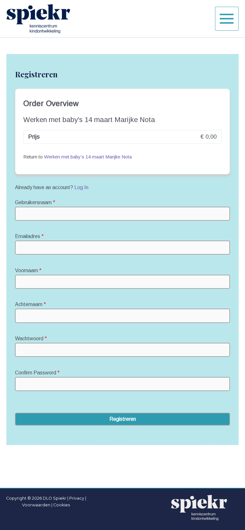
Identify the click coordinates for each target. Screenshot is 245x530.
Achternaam (30, 304)
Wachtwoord (31, 338)
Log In (81, 187)
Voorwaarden (36, 505)
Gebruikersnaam (35, 202)
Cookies (61, 505)
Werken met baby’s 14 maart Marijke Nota (88, 156)
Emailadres (29, 236)
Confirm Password (37, 372)
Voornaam (28, 270)
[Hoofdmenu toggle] (227, 18)
